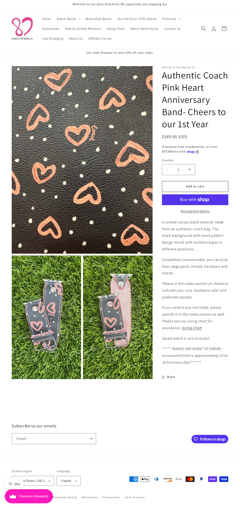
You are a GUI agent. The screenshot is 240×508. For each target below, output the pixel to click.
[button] (68, 19)
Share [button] (171, 377)
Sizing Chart (192, 327)
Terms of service (134, 497)
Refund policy (90, 497)
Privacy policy (111, 497)
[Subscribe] (91, 438)
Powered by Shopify (65, 497)
